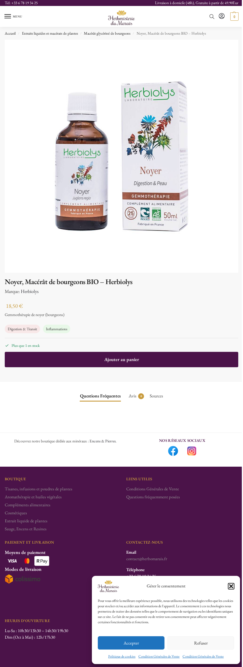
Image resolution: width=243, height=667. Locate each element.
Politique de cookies (121, 656)
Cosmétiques (16, 512)
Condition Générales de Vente (159, 656)
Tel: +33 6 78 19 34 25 (21, 2)
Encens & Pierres (102, 441)
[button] (231, 586)
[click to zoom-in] (121, 156)
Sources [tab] (156, 396)
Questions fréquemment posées (153, 497)
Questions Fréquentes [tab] (100, 396)
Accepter (131, 643)
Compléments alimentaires (27, 505)
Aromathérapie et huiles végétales (33, 497)
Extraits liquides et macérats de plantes (50, 33)
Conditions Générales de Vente (152, 489)
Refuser (201, 643)
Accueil (10, 33)
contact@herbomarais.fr (146, 558)
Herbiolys (30, 291)
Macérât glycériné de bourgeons (107, 33)
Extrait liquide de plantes (26, 520)
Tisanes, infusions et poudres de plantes (38, 489)
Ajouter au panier (121, 359)
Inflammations (56, 328)
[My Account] (221, 16)
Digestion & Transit (22, 328)
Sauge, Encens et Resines (26, 528)
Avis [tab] (135, 396)
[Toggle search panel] (212, 16)
